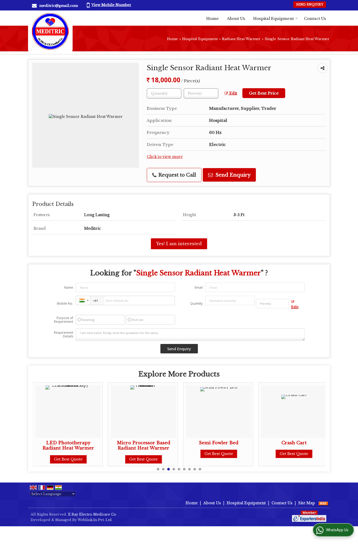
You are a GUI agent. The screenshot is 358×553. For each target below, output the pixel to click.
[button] (111, 5)
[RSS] (323, 503)
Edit (232, 93)
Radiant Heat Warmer (241, 39)
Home (212, 18)
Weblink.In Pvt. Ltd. (95, 520)
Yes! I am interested (179, 244)
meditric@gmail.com (58, 5)
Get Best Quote (68, 459)
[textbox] (201, 93)
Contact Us (315, 18)
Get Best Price (264, 93)
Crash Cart (294, 443)
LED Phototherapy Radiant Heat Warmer (68, 445)
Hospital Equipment (273, 18)
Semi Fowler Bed (218, 443)
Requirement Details (63, 334)
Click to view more (165, 157)
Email (199, 287)
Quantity (196, 303)
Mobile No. (65, 303)
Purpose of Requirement (63, 320)
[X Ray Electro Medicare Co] (50, 31)
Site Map (306, 503)
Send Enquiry (309, 4)
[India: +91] (83, 300)
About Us (236, 18)
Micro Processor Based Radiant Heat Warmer (143, 445)
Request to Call (176, 175)
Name (68, 287)
